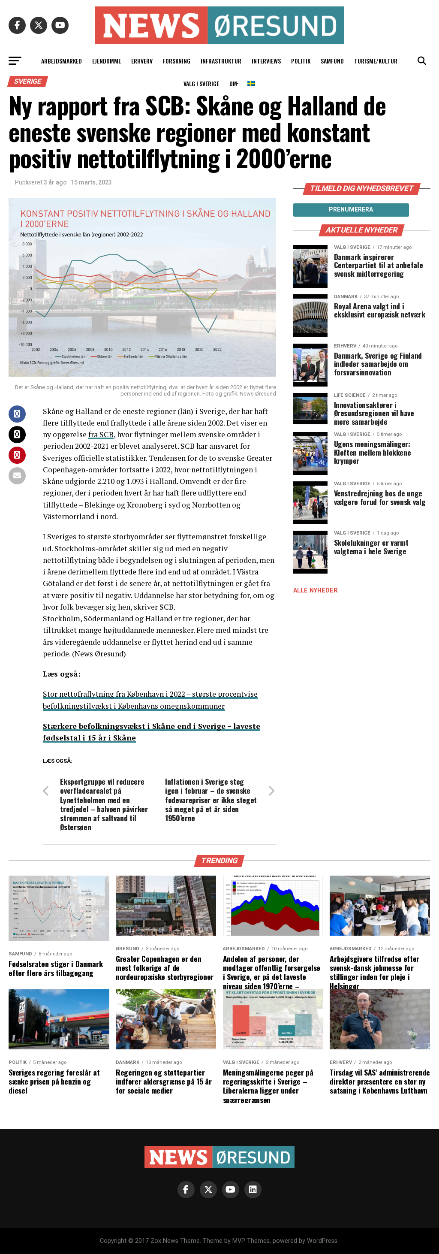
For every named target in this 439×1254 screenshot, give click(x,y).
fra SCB (101, 434)
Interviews (266, 60)
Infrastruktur (221, 60)
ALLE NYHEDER (315, 590)
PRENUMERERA (351, 209)
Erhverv (142, 60)
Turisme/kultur (375, 60)
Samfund (332, 60)
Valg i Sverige (201, 83)
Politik (300, 60)
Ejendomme (106, 60)
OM (233, 83)
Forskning (176, 60)
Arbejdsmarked (61, 60)
